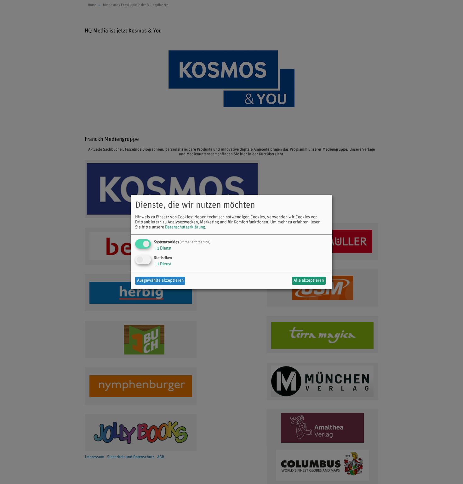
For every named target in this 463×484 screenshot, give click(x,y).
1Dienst (163, 248)
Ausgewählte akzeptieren (160, 280)
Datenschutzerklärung (185, 227)
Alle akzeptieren (309, 280)
